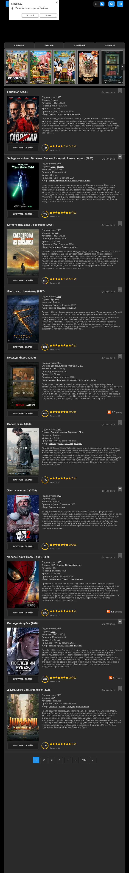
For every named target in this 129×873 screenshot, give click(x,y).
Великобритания (59, 366)
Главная (19, 45)
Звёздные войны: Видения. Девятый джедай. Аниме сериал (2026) (50, 158)
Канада (60, 565)
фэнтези (53, 706)
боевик (52, 114)
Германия (72, 432)
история (78, 443)
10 (75, 146)
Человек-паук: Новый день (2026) (28, 557)
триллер (74, 247)
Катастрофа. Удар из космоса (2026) (30, 224)
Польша (55, 233)
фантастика (84, 180)
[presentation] (6, 67)
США (53, 166)
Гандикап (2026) (17, 92)
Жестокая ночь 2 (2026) (22, 490)
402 (84, 760)
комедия (61, 507)
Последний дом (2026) (21, 357)
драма (60, 443)
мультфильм (62, 180)
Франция (55, 299)
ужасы (52, 380)
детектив (61, 114)
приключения (73, 114)
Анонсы (110, 45)
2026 (58, 97)
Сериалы (79, 45)
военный (68, 443)
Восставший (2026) (19, 424)
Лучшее (49, 45)
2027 (58, 296)
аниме (52, 180)
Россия (54, 100)
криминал (71, 308)
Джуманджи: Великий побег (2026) (29, 689)
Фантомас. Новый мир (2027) (26, 291)
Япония (60, 166)
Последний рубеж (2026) (23, 623)
